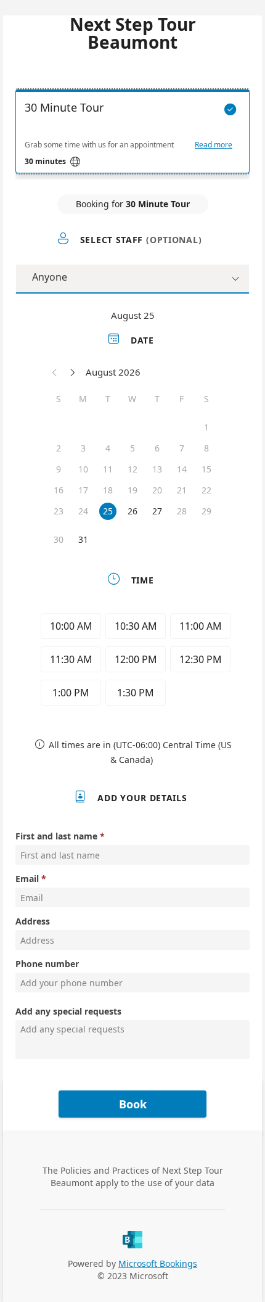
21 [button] (182, 490)
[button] (54, 372)
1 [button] (206, 427)
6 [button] (157, 448)
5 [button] (132, 448)
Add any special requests (68, 1011)
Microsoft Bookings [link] (157, 1263)
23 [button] (58, 511)
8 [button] (206, 448)
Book (133, 1104)
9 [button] (58, 469)
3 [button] (83, 448)
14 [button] (182, 469)
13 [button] (157, 469)
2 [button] (58, 448)
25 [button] (108, 511)
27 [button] (157, 511)
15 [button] (206, 469)
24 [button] (83, 511)
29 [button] (206, 511)
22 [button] (206, 490)
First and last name (56, 836)
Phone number (47, 964)
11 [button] (108, 469)
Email (27, 878)
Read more (213, 145)
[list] (132, 134)
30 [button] (58, 539)
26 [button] (132, 511)
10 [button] (83, 469)
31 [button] (83, 539)
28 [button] (182, 511)
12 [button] (132, 469)
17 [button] (83, 490)
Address (32, 921)
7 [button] (181, 448)
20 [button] (157, 490)
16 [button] (58, 490)
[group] (132, 661)
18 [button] (108, 490)
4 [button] (107, 448)
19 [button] (132, 490)
